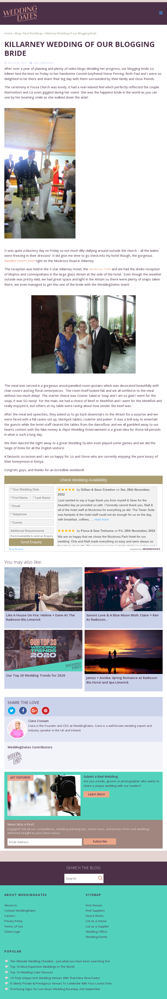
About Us (10, 905)
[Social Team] (15, 763)
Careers (9, 916)
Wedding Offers (96, 932)
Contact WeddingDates (20, 910)
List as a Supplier (97, 926)
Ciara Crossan (38, 721)
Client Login (12, 932)
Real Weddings (44, 63)
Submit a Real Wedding (101, 777)
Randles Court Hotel (19, 261)
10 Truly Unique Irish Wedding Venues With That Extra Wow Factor (55, 978)
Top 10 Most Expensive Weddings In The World (42, 967)
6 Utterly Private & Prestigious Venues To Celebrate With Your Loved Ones (61, 983)
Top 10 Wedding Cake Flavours (31, 972)
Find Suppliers (95, 910)
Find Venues (94, 905)
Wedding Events (96, 937)
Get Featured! (20, 777)
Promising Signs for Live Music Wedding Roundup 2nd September (55, 989)
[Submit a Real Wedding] (43, 815)
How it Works (95, 916)
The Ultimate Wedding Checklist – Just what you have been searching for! (60, 961)
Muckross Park (100, 269)
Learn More (96, 794)
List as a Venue (96, 921)
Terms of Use (13, 926)
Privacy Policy (13, 921)
